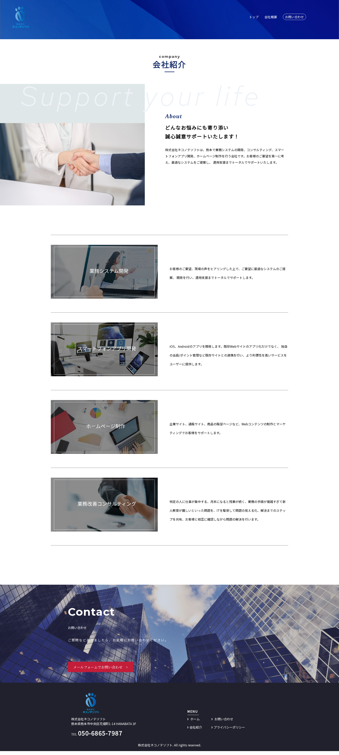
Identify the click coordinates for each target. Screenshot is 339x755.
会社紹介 (196, 727)
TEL (97, 734)
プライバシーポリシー (229, 727)
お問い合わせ (223, 719)
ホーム (195, 719)
